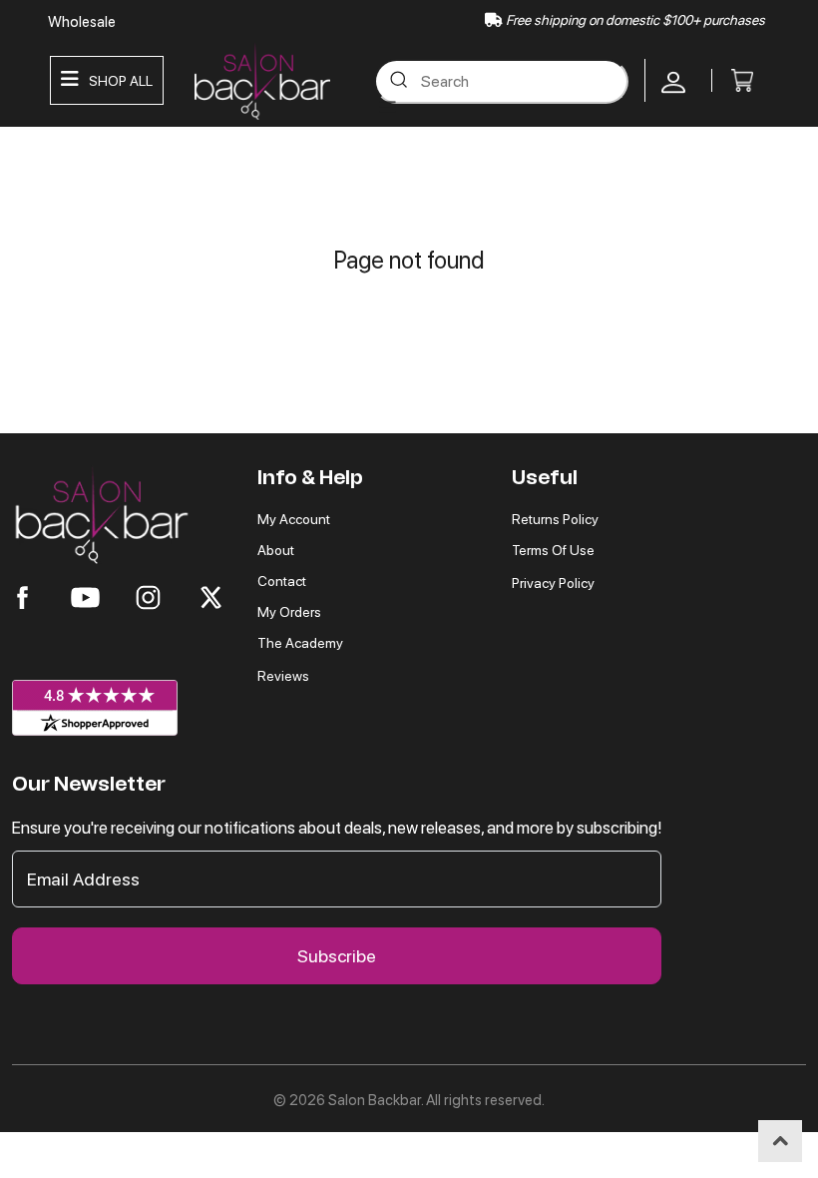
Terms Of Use (553, 550)
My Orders (289, 612)
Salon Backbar (374, 1100)
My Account (293, 519)
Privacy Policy (553, 583)
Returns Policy (555, 519)
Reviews (283, 676)
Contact (281, 581)
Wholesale (82, 22)
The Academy (300, 643)
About (275, 550)
